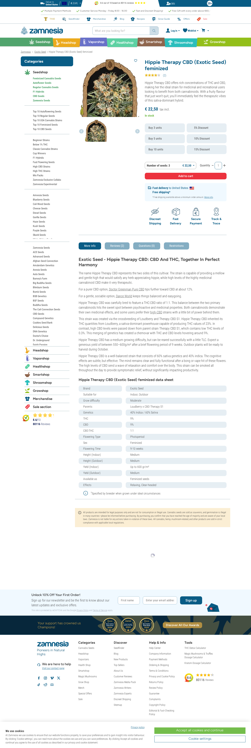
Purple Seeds (39, 230)
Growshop (40, 391)
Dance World (124, 296)
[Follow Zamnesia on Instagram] (45, 678)
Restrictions (176, 245)
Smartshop (41, 375)
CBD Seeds (38, 96)
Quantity (205, 165)
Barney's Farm (40, 278)
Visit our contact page (53, 668)
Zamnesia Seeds (41, 100)
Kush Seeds (39, 226)
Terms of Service (100, 610)
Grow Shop (83, 682)
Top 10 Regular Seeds (44, 115)
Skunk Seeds (39, 234)
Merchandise (42, 399)
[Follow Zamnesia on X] (58, 678)
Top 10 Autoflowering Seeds (47, 111)
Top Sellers (119, 665)
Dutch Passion (40, 344)
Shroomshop (42, 383)
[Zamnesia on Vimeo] (52, 678)
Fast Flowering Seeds (44, 162)
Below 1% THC (40, 144)
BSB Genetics (39, 296)
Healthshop (41, 366)
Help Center (155, 647)
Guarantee (154, 693)
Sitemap (118, 704)
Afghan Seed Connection (45, 260)
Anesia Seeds (40, 269)
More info (208, 197)
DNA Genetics (40, 331)
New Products (121, 659)
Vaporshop (41, 358)
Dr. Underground (41, 340)
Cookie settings (200, 739)
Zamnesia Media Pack (125, 682)
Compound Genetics (43, 318)
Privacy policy (138, 727)
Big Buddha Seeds (42, 282)
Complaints (155, 699)
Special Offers (85, 693)
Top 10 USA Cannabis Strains (47, 120)
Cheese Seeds (40, 208)
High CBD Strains (41, 166)
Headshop (40, 350)
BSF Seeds (38, 300)
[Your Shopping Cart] (206, 31)
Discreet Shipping (122, 699)
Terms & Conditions (158, 670)
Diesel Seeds (39, 212)
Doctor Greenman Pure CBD (126, 289)
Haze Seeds (39, 221)
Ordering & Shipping (159, 665)
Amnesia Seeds (41, 195)
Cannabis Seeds (86, 647)
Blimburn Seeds (41, 287)
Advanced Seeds (41, 256)
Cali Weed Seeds (41, 204)
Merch (81, 687)
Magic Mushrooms (87, 676)
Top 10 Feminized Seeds (45, 124)
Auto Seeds (38, 274)
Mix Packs (38, 175)
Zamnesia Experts (123, 693)
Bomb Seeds (39, 291)
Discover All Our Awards (182, 625)
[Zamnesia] (54, 31)
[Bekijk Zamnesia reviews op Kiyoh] (26, 418)
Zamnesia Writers (122, 687)
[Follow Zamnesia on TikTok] (39, 684)
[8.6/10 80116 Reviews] (45, 415)
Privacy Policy (83, 610)
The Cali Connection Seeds (46, 309)
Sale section (42, 407)
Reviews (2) (117, 245)
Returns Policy (156, 682)
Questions (147, 245)
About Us (118, 670)
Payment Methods (158, 659)
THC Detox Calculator (195, 647)
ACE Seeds (38, 252)
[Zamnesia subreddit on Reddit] (45, 684)
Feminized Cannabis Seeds (47, 78)
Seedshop (40, 72)
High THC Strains (41, 170)
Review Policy (156, 687)
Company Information (160, 653)
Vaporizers (83, 659)
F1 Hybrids (38, 91)
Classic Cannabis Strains (45, 148)
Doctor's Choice (40, 335)
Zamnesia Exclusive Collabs (47, 179)
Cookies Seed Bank (42, 322)
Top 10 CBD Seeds (42, 129)
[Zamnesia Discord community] (52, 684)
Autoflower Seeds (42, 82)
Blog (116, 653)
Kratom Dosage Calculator (197, 663)
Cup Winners (39, 153)
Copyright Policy (157, 704)
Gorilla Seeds (39, 217)
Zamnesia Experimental (45, 184)
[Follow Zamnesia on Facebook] (39, 678)
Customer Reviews (123, 676)
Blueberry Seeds (41, 199)
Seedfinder (119, 647)
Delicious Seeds (41, 327)
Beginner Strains (41, 140)
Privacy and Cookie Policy (162, 676)
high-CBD (156, 312)
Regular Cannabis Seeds (45, 87)
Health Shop (84, 665)
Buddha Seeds (40, 304)
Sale (80, 699)
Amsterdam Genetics (43, 265)
